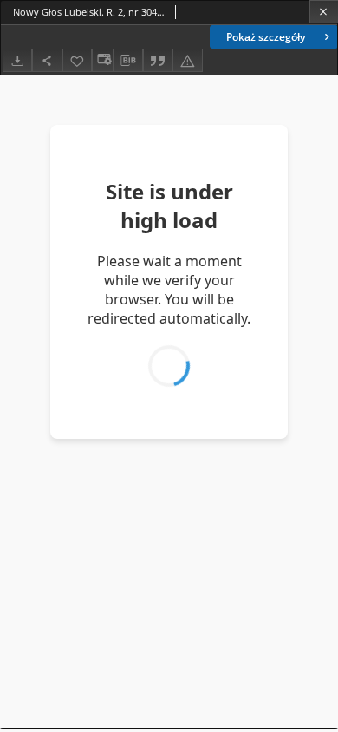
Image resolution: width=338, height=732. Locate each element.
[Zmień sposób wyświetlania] (102, 60)
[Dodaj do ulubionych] (77, 60)
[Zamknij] (323, 11)
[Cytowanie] (157, 60)
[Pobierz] (17, 60)
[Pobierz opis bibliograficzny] (128, 61)
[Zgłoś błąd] (187, 60)
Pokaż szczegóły (265, 36)
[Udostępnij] (47, 60)
